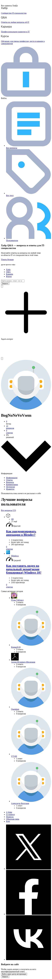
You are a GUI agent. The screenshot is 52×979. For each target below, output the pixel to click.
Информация (11, 478)
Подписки (10, 487)
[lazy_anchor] (28, 548)
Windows (15, 556)
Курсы (9, 276)
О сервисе (10, 814)
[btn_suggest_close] (5, 283)
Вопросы (10, 482)
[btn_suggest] (2, 286)
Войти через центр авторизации (14, 974)
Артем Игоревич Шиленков (23, 662)
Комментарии (12, 484)
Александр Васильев (20, 803)
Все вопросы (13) (8, 510)
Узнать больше (7, 259)
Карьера (9, 274)
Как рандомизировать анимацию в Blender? (21, 533)
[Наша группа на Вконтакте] (28, 959)
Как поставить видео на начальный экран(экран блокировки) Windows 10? (23, 569)
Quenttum (15, 709)
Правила (10, 817)
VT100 (14, 756)
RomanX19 (15, 647)
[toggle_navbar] (2, 358)
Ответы (9, 480)
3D (12, 519)
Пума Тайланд (17, 600)
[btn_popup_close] (5, 976)
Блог (8, 821)
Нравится (10, 489)
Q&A (8, 272)
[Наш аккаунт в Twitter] (28, 869)
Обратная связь (12, 819)
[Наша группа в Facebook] (28, 914)
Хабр (8, 270)
